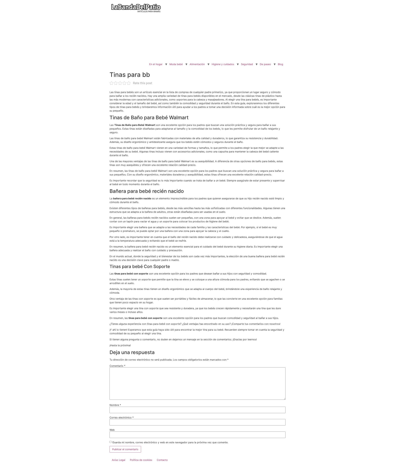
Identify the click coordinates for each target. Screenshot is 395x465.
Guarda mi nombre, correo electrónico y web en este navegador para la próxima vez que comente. (170, 442)
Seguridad (247, 64)
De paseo (265, 64)
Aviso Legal (118, 459)
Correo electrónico (122, 417)
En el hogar (155, 64)
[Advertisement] (197, 38)
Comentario (117, 366)
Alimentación (197, 64)
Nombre (115, 405)
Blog (280, 64)
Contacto (162, 459)
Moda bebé (176, 64)
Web (112, 430)
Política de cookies (141, 459)
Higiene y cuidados (223, 64)
